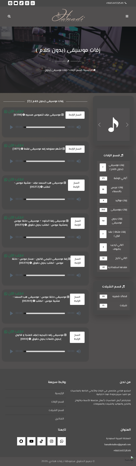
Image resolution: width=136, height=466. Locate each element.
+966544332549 (114, 3)
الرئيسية (88, 70)
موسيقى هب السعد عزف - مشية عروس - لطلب (39, 185)
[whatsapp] (33, 3)
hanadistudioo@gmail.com (117, 445)
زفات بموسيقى (114, 210)
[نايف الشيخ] (113, 125)
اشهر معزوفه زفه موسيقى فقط (38, 149)
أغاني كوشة (114, 178)
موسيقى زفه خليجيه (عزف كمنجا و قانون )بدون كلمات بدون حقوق (39, 337)
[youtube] (16, 3)
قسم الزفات (75, 70)
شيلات (114, 306)
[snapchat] (10, 3)
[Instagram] (27, 3)
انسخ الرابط (75, 115)
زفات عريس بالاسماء (112, 190)
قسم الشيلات (56, 410)
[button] (11, 127)
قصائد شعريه (114, 296)
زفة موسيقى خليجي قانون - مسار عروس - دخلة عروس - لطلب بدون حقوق (40, 261)
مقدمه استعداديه (114, 267)
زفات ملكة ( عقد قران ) (113, 234)
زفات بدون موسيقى (112, 221)
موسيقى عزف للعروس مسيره (37, 115)
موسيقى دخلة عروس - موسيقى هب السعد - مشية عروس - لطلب (40, 299)
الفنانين (59, 419)
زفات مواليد (115, 201)
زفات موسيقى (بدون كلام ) (52, 70)
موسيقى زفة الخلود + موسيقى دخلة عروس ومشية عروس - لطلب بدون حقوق (41, 223)
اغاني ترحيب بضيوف (112, 247)
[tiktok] (21, 3)
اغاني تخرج (114, 258)
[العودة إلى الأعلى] (7, 462)
